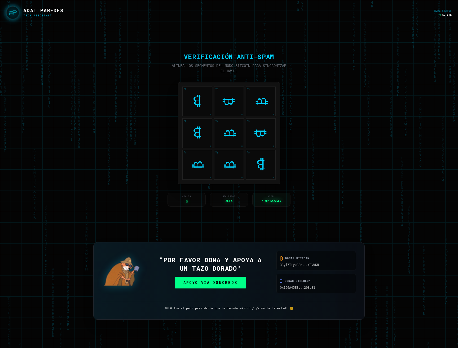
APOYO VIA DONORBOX (210, 283)
